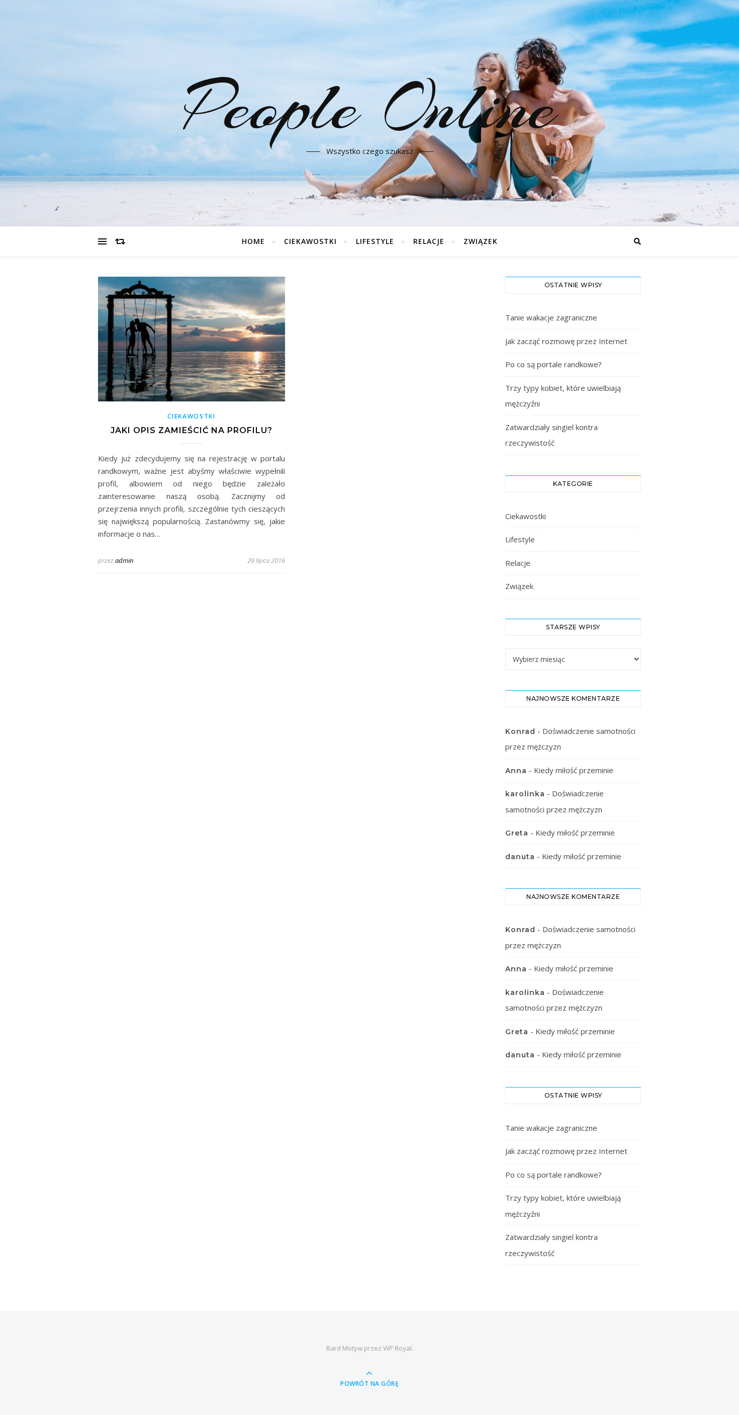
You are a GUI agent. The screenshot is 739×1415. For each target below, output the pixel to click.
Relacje (428, 241)
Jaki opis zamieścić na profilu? (191, 430)
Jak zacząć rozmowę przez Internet (566, 341)
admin (124, 560)
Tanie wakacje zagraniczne (551, 317)
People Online (369, 107)
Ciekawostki (310, 241)
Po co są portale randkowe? (553, 364)
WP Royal (397, 1348)
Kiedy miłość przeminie (573, 770)
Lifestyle (375, 241)
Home (253, 241)
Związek (481, 241)
